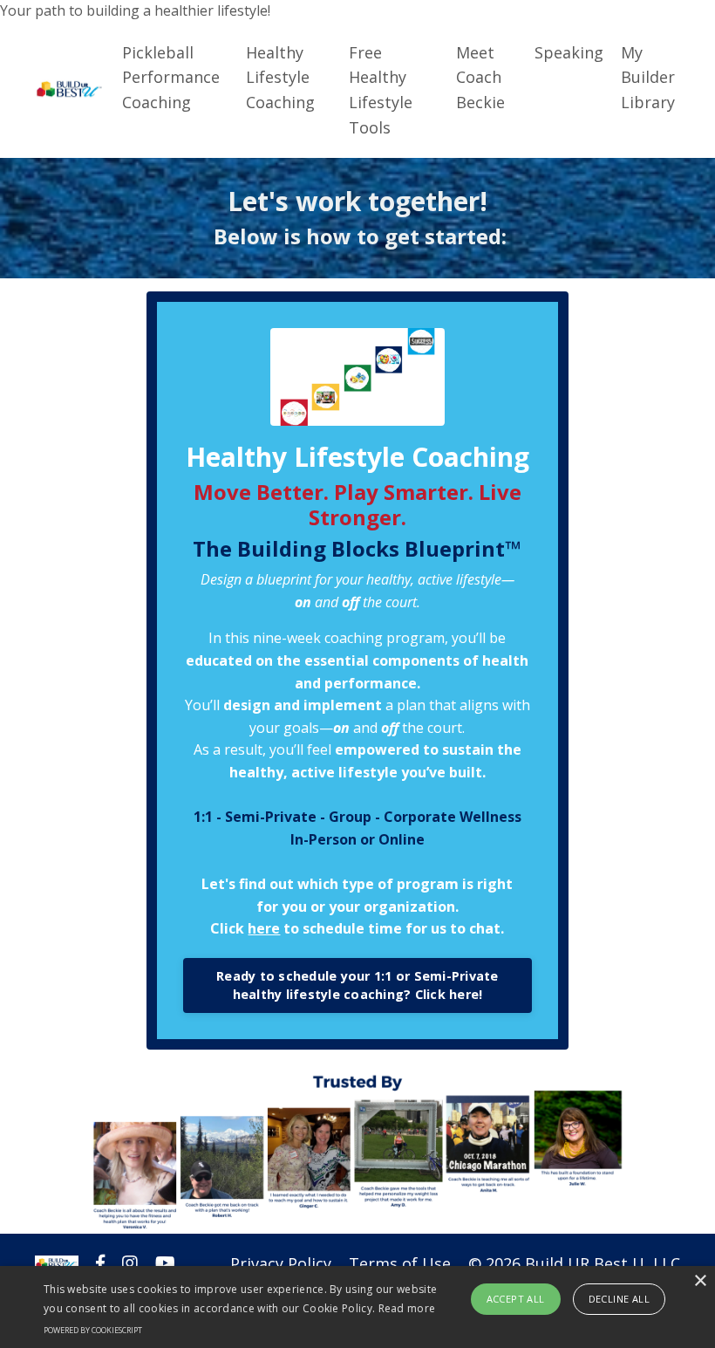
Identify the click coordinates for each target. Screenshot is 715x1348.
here (264, 928)
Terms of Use (400, 1263)
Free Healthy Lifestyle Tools (380, 90)
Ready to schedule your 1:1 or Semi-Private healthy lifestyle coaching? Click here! (357, 985)
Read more (407, 1308)
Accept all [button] (516, 1298)
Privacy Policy (280, 1263)
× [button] (699, 1281)
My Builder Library (648, 77)
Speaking (569, 52)
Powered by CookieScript (93, 1330)
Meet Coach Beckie (480, 77)
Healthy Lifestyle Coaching (280, 77)
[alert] (357, 1307)
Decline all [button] (619, 1298)
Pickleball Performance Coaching (171, 77)
